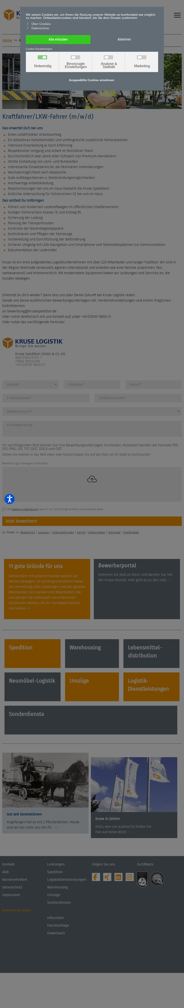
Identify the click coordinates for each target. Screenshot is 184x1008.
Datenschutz (12, 887)
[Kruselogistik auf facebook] (97, 878)
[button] (180, 989)
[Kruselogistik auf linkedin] (119, 878)
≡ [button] (177, 12)
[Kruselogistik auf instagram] (131, 878)
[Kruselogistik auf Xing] (108, 878)
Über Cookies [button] (41, 24)
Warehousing (85, 647)
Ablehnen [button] (124, 39)
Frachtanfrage (58, 925)
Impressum (11, 895)
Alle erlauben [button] (58, 39)
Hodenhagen (96, 532)
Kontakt (8, 864)
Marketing (142, 66)
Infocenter (55, 918)
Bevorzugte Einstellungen (76, 65)
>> (169, 580)
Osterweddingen (63, 532)
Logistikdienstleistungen (66, 879)
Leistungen (56, 864)
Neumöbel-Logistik (32, 681)
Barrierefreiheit (14, 879)
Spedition (21, 647)
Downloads (56, 933)
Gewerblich (27, 532)
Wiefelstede (131, 532)
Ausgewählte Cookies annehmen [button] (91, 80)
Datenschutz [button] (40, 28)
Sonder (17, 714)
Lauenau (43, 532)
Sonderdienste (59, 902)
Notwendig (42, 66)
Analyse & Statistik (109, 65)
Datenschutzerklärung (25, 509)
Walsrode (114, 532)
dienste (35, 714)
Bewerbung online (16, 910)
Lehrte (81, 532)
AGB (5, 872)
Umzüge (79, 681)
